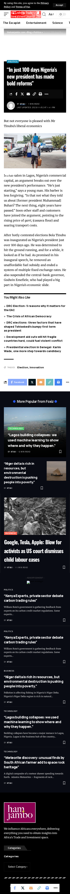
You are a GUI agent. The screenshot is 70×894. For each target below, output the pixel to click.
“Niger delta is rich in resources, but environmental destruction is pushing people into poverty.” (20, 472)
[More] (46, 94)
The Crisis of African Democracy (29, 316)
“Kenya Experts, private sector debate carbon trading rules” (33, 598)
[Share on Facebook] (16, 94)
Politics (12, 61)
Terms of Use (23, 6)
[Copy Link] (34, 94)
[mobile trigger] (7, 14)
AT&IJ (22, 103)
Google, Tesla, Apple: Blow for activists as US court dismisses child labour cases (33, 550)
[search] (44, 14)
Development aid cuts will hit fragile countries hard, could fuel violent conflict (33, 339)
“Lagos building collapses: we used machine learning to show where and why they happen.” (33, 440)
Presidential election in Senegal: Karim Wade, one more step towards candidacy (32, 349)
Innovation (37, 367)
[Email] (28, 94)
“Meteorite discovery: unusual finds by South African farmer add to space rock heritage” (34, 762)
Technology (16, 428)
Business (10, 533)
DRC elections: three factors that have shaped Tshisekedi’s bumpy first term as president (32, 326)
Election (22, 367)
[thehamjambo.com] (25, 14)
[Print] (40, 94)
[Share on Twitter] (22, 94)
